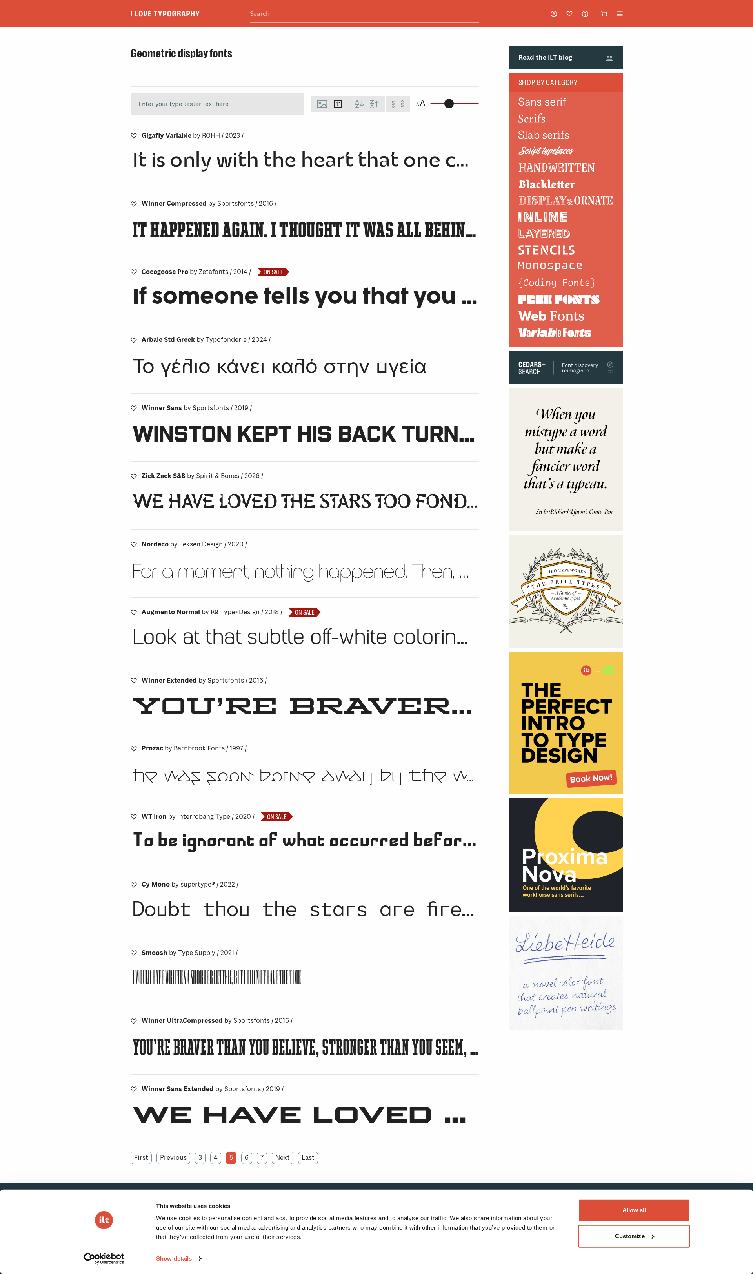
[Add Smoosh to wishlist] (134, 953)
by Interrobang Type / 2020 (198, 816)
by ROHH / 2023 (193, 135)
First (141, 1158)
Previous (173, 1158)
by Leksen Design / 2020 (194, 544)
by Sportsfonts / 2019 (197, 408)
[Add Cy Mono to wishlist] (134, 885)
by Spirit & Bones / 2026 (202, 476)
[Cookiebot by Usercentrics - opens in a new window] (104, 1259)
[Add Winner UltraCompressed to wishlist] (134, 1021)
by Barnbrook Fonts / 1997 (194, 748)
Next (282, 1158)
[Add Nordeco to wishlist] (134, 544)
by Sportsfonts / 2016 (209, 203)
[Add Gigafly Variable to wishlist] (134, 136)
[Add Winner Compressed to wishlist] (134, 204)
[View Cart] (604, 14)
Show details (174, 1258)
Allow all (634, 1210)
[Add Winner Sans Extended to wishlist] (134, 1089)
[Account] (553, 13)
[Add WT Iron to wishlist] (134, 817)
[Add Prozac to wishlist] (134, 748)
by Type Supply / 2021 (190, 953)
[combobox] (364, 14)
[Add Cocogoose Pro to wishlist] (134, 272)
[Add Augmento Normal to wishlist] (134, 612)
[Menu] (619, 13)
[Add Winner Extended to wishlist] (134, 680)
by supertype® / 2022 (190, 884)
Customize (630, 1235)
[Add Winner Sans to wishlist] (134, 408)
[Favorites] (569, 13)
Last (308, 1158)
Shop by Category (548, 82)
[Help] (585, 13)
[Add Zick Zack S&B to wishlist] (134, 476)
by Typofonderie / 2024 (206, 340)
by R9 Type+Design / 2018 (212, 612)
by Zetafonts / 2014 (196, 272)
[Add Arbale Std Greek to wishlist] (134, 340)
